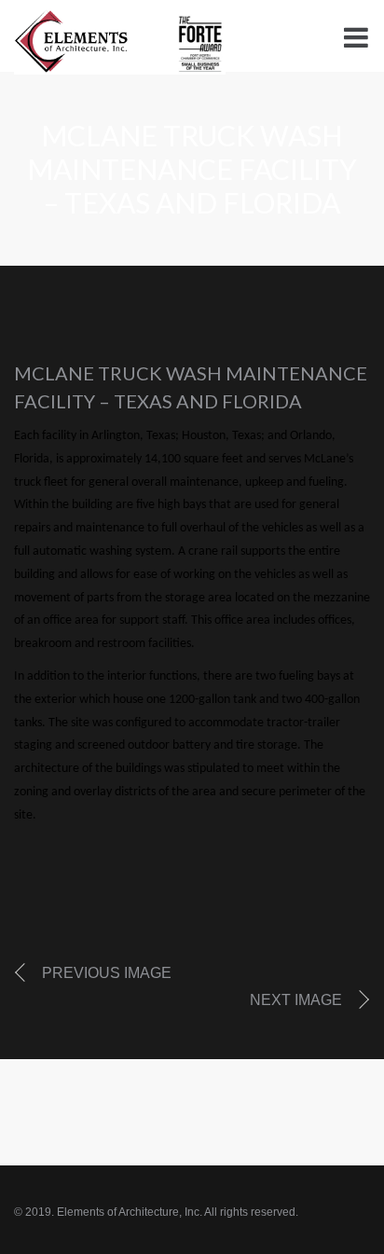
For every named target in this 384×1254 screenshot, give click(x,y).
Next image (296, 1000)
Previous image (106, 973)
